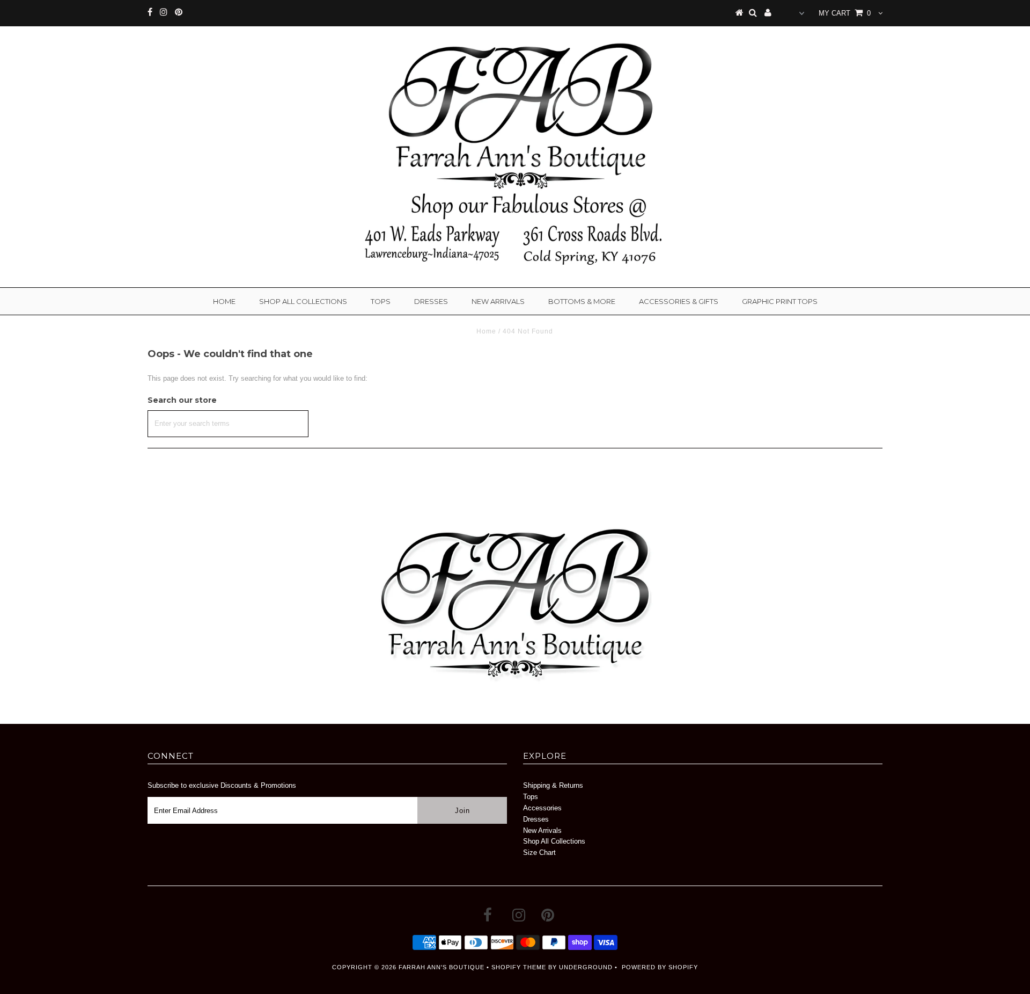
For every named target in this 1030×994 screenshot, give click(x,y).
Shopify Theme (518, 967)
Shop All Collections (303, 301)
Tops (381, 301)
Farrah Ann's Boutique (441, 967)
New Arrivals (498, 301)
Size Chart (539, 852)
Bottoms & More (581, 301)
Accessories (542, 808)
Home (224, 301)
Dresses (431, 301)
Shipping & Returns (553, 785)
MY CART (845, 13)
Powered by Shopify (660, 967)
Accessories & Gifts (678, 301)
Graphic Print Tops (780, 301)
